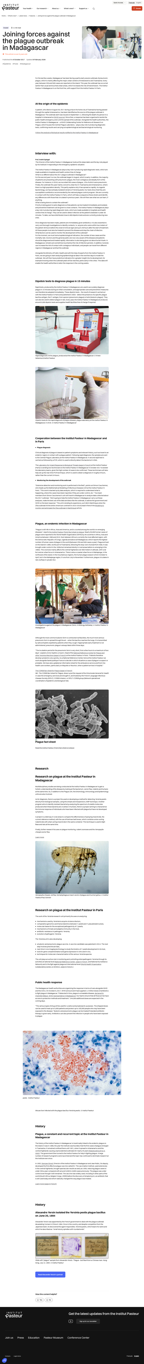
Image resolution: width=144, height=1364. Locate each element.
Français (132, 3)
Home (4, 16)
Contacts (7, 1356)
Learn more (39, 837)
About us (55, 8)
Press (20, 1337)
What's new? (69, 8)
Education (34, 1337)
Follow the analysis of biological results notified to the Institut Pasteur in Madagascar (66, 133)
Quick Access (118, 3)
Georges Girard (47, 1163)
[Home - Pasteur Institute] (10, 7)
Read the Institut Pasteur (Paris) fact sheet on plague (54, 748)
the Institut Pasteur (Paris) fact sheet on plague (66, 532)
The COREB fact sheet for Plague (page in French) (53, 671)
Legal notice (17, 1356)
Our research (42, 8)
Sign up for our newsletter (88, 1321)
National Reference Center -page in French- (71, 962)
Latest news (23, 16)
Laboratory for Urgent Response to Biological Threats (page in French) (65, 465)
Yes (41, 1300)
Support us (83, 8)
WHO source (59, 117)
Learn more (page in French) (46, 1184)
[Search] (93, 8)
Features (32, 16)
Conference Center (78, 1337)
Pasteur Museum (53, 1337)
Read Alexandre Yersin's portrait (50, 1275)
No (50, 1300)
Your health (27, 8)
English (138, 3)
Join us (9, 1337)
